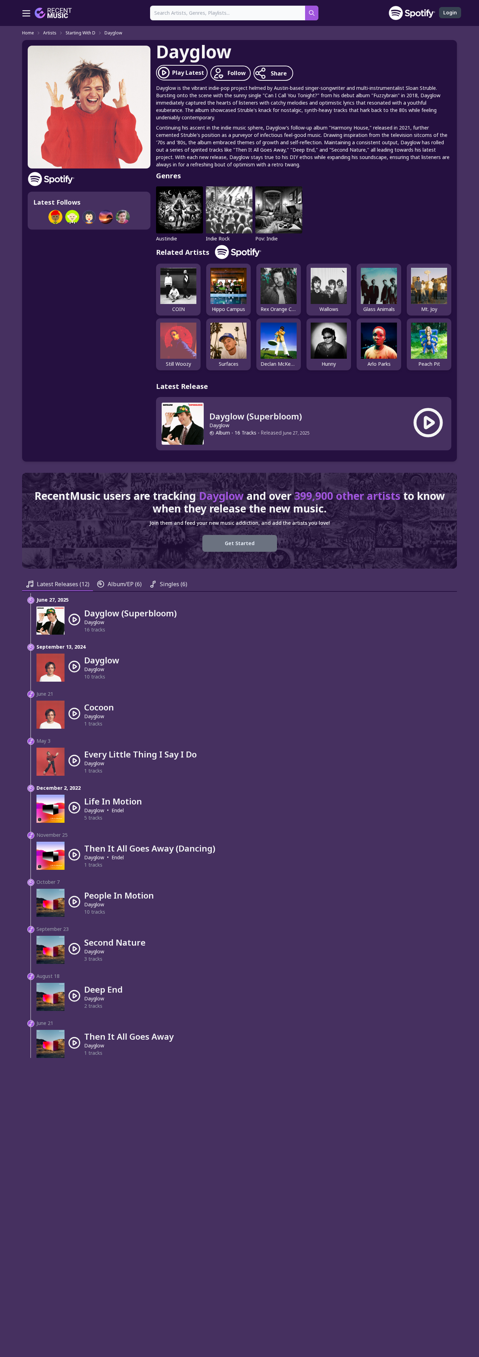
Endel (118, 810)
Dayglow (113, 33)
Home (28, 33)
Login (450, 12)
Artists (49, 33)
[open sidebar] (26, 13)
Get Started (240, 543)
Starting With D (80, 33)
